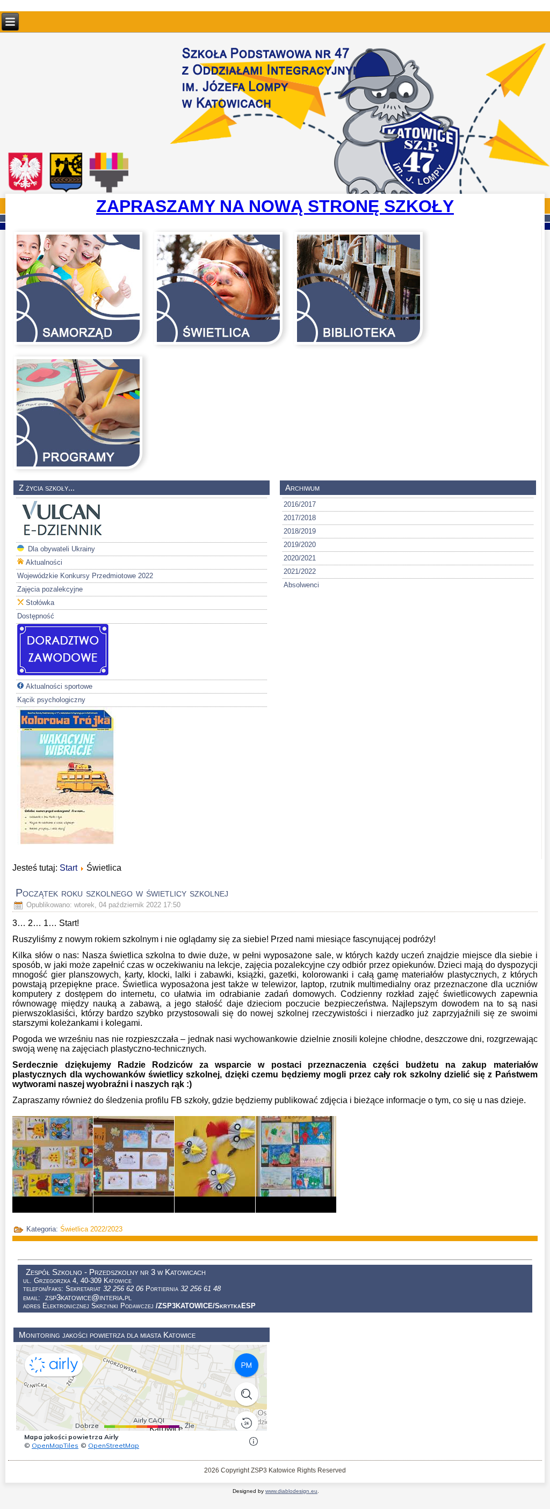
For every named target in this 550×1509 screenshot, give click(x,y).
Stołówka (40, 603)
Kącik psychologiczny (51, 700)
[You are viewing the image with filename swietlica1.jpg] (52, 1164)
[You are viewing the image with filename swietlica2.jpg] (133, 1164)
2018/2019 (300, 531)
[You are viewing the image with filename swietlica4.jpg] (296, 1164)
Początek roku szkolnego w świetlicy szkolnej (122, 893)
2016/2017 (300, 504)
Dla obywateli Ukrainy (60, 549)
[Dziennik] (62, 535)
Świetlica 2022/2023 (91, 1229)
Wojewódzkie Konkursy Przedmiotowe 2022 (85, 576)
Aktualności (44, 562)
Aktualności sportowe (59, 686)
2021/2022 (300, 571)
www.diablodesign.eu (291, 1491)
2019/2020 (300, 545)
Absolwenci (301, 585)
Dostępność (35, 616)
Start (68, 867)
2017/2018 (300, 518)
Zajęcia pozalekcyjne (50, 589)
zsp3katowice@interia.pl (88, 1297)
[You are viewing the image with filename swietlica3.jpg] (215, 1164)
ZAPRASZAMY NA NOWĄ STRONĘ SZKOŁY (275, 206)
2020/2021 (300, 558)
